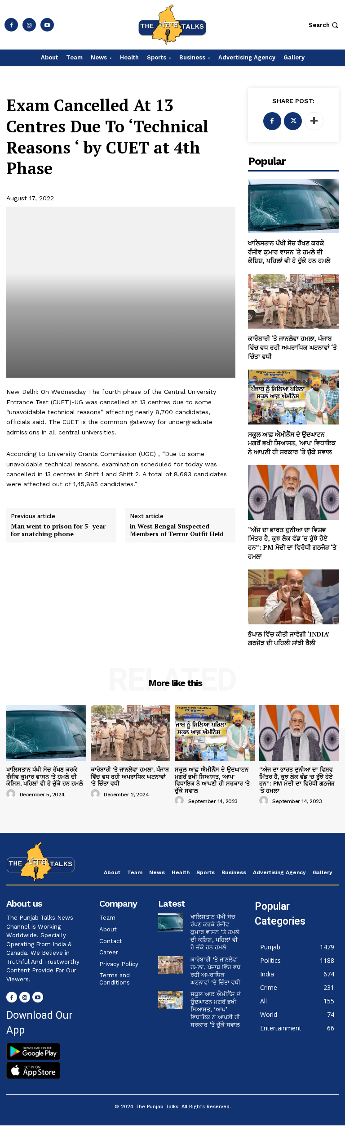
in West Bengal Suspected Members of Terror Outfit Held (177, 530)
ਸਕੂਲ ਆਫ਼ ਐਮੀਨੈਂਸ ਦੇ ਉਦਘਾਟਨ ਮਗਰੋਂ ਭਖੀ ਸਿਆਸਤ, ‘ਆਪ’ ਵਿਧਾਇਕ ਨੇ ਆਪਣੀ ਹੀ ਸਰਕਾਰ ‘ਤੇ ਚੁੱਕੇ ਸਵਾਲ (292, 443)
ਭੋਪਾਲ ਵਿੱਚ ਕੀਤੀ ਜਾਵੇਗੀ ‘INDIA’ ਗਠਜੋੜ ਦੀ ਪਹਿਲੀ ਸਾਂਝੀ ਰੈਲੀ (288, 638)
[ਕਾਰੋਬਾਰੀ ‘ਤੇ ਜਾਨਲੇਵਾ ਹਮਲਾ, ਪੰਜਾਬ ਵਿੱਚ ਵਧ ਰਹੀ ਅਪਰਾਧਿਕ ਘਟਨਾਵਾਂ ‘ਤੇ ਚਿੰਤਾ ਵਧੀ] (293, 301)
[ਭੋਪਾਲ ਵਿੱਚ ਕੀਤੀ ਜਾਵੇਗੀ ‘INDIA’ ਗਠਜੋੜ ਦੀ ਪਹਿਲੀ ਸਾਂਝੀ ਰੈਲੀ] (293, 596)
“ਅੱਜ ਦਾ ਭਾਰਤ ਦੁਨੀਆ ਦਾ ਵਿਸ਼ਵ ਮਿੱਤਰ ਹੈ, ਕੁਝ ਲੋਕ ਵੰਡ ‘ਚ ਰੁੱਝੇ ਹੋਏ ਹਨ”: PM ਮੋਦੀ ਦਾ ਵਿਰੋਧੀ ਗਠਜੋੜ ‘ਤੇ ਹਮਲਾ (292, 542)
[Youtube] (47, 25)
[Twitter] (293, 121)
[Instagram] (29, 25)
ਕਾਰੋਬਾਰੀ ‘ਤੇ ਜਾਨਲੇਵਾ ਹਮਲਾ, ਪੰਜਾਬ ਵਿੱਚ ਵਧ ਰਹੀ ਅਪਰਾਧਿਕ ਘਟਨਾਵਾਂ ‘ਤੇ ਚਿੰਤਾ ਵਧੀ (292, 347)
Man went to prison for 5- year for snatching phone (58, 530)
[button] (325, 25)
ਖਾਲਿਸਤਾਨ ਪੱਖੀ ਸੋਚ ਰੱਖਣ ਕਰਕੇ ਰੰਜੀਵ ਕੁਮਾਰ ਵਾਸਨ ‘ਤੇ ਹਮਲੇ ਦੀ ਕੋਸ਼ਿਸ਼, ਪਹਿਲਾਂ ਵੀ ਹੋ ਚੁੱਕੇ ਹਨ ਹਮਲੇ (289, 252)
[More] (314, 121)
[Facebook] (11, 25)
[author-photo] (12, 794)
